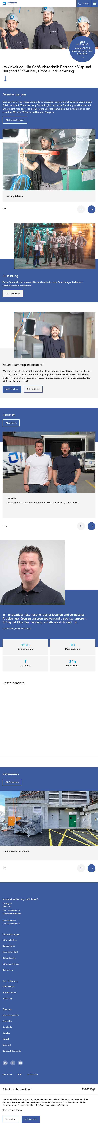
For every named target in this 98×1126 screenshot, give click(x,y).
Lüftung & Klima (10, 940)
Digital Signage (9, 958)
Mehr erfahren (12, 389)
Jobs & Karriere (10, 981)
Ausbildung (8, 999)
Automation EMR (10, 952)
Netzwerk (7, 1045)
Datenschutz (32, 1075)
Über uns (7, 1009)
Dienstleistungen (11, 934)
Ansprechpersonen (11, 1015)
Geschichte (7, 1021)
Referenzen (8, 970)
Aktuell (6, 1039)
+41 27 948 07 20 (12, 911)
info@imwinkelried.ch (12, 914)
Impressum (7, 1075)
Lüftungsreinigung (11, 964)
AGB (19, 1075)
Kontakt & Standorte (12, 1051)
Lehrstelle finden (13, 293)
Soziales (6, 1033)
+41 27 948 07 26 (12, 924)
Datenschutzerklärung (12, 1110)
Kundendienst (9, 946)
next (91, 209)
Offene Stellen (33, 389)
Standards (7, 1027)
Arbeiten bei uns (10, 993)
